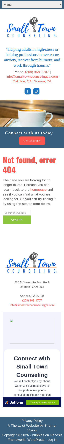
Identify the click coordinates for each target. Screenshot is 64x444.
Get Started (32, 141)
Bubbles (38, 435)
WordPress (35, 440)
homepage (38, 189)
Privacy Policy (32, 421)
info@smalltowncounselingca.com (32, 76)
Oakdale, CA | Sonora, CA (32, 81)
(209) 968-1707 (37, 72)
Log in (52, 440)
